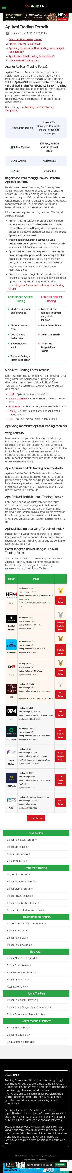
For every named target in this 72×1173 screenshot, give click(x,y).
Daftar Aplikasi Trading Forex (24, 60)
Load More (36, 818)
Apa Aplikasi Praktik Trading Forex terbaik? (32, 56)
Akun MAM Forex (16, 986)
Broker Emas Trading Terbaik (22, 903)
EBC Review (60, 694)
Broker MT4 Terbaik (17, 1027)
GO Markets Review (60, 733)
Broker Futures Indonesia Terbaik (24, 910)
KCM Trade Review (60, 780)
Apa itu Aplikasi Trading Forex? (25, 39)
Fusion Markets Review (60, 756)
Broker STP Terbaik (17, 846)
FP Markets (14, 406)
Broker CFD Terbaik (17, 874)
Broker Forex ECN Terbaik (20, 839)
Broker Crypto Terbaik (18, 888)
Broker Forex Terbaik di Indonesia (25, 923)
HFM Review (60, 600)
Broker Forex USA (16, 937)
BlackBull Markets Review (60, 626)
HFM (11, 394)
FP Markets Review (60, 650)
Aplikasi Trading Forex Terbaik (25, 43)
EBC (11, 418)
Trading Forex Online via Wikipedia (29, 108)
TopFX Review (60, 672)
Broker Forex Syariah (18, 965)
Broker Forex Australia (18, 944)
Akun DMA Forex (16, 861)
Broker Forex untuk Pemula (21, 1000)
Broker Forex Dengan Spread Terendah (28, 1007)
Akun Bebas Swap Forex (20, 972)
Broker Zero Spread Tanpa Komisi (25, 1014)
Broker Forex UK (15, 930)
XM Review (60, 713)
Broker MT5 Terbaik (17, 1034)
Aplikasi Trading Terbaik (20, 1041)
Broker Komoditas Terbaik (21, 881)
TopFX (12, 410)
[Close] (67, 1161)
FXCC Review (60, 802)
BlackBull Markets (18, 398)
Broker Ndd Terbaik (17, 854)
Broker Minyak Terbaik (19, 895)
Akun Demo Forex (17, 979)
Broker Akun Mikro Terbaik (21, 958)
